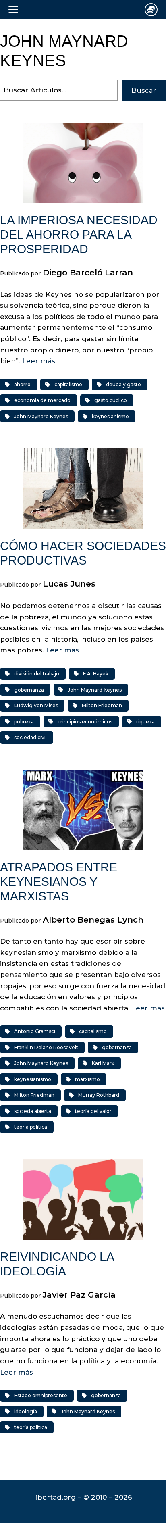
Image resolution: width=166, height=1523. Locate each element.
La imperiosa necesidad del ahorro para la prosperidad (79, 234)
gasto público (110, 400)
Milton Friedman (102, 705)
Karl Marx (103, 1063)
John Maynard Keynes (41, 416)
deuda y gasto (123, 384)
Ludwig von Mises (36, 705)
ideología (25, 1411)
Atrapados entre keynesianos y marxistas (58, 881)
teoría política (30, 1127)
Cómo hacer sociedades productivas (83, 553)
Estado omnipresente (40, 1395)
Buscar (143, 90)
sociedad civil (30, 737)
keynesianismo (110, 416)
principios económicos (85, 722)
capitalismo (68, 384)
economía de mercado (42, 400)
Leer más (38, 361)
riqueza (145, 722)
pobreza (24, 722)
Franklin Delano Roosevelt (46, 1047)
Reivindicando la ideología (57, 1264)
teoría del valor (93, 1111)
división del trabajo (36, 674)
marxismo (87, 1079)
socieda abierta (32, 1111)
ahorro (22, 384)
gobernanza (29, 690)
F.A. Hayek (95, 674)
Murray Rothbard (98, 1095)
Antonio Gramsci (34, 1031)
